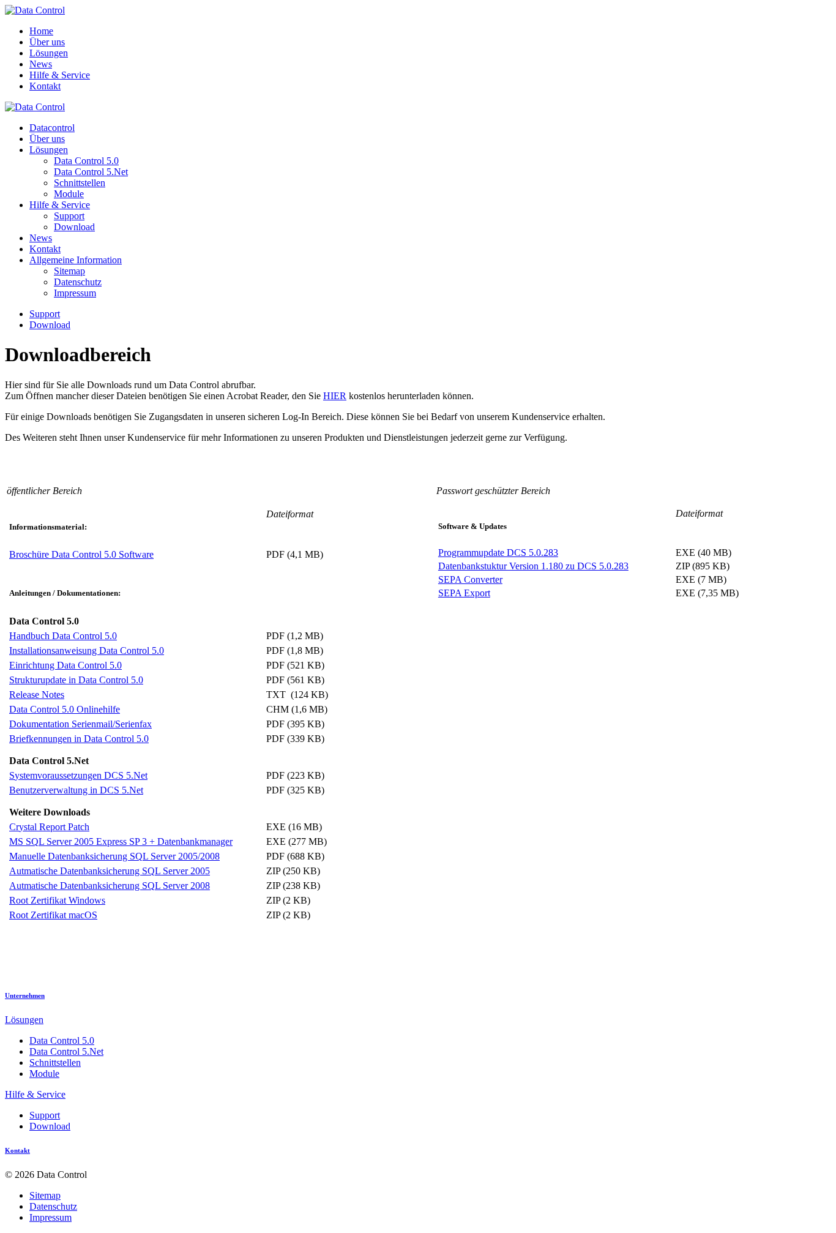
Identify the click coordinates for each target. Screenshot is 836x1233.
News (40, 64)
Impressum (75, 293)
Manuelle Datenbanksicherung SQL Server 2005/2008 (114, 856)
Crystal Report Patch (49, 827)
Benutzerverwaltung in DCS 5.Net (76, 790)
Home (41, 31)
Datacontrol (52, 127)
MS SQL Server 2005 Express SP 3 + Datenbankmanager (121, 841)
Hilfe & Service (59, 75)
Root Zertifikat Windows (57, 900)
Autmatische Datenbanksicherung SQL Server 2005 (109, 871)
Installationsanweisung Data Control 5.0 (86, 650)
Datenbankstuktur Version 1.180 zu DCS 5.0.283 (533, 566)
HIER (334, 396)
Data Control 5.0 (86, 161)
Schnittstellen (79, 183)
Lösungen (48, 53)
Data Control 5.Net (91, 172)
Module (69, 194)
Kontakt (45, 86)
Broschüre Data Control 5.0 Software (81, 554)
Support (69, 216)
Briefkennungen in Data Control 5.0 (79, 738)
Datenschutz (78, 282)
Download (74, 227)
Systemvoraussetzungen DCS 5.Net (78, 775)
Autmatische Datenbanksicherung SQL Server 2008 (109, 885)
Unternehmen (25, 995)
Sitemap (69, 271)
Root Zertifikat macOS (53, 915)
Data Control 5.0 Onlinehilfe (64, 709)
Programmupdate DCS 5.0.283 (498, 552)
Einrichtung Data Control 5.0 (65, 665)
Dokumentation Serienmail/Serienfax (80, 724)
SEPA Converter (470, 579)
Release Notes (36, 694)
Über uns (47, 42)
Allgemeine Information (75, 260)
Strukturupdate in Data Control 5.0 (76, 680)
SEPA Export (464, 593)
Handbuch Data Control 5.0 (63, 636)
